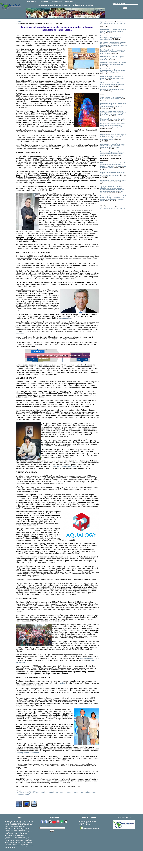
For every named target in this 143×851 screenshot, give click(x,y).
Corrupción (122, 23)
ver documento (86, 658)
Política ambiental (57, 1)
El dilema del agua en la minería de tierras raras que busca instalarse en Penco (112, 78)
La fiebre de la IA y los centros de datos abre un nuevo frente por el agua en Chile (113, 31)
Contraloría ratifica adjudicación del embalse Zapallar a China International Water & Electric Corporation (112, 70)
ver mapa (44, 124)
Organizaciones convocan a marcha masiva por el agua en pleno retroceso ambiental (112, 58)
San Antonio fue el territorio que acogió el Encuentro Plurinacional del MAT (113, 63)
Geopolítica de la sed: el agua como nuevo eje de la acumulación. (112, 97)
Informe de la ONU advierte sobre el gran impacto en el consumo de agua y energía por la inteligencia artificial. (113, 112)
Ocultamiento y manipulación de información (112, 22)
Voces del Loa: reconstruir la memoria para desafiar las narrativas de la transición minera (112, 37)
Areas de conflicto (32, 1)
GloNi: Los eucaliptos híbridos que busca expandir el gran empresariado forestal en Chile (112, 84)
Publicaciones (69, 1)
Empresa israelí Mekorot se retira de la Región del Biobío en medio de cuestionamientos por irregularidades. (112, 125)
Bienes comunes (110, 22)
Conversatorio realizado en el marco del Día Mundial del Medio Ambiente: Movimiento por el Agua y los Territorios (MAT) (113, 44)
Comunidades (44, 1)
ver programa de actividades (27, 753)
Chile (19, 21)
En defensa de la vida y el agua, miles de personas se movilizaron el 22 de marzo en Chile (112, 51)
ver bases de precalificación (65, 466)
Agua (101, 22)
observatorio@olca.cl (91, 828)
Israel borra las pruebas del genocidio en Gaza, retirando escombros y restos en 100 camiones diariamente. (112, 174)
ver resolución (65, 318)
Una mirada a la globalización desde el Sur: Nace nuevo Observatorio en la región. (113, 153)
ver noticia (61, 683)
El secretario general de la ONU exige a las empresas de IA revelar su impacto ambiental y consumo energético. (113, 105)
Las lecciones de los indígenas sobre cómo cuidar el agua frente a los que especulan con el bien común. (112, 145)
